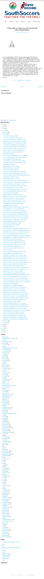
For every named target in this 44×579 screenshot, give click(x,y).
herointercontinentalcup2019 (8, 413)
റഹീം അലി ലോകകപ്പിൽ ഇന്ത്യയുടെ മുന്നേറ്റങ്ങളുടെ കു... (14, 144)
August (4, 130)
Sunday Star (4, 510)
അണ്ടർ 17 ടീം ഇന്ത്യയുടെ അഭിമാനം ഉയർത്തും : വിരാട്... (14, 148)
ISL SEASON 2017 (5, 441)
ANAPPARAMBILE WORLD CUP (8, 347)
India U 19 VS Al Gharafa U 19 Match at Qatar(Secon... (14, 313)
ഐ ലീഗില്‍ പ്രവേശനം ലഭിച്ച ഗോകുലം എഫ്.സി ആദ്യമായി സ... (16, 217)
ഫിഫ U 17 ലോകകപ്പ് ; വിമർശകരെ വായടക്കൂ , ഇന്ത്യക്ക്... (14, 160)
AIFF (3, 346)
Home (5, 21)
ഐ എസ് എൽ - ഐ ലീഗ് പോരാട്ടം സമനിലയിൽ (13, 271)
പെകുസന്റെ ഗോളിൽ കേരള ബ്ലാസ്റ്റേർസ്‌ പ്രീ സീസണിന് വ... (15, 189)
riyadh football (5, 493)
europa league (5, 390)
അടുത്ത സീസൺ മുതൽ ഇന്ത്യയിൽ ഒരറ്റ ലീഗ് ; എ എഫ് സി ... (15, 276)
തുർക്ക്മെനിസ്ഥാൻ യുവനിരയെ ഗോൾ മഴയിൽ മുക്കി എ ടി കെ (15, 319)
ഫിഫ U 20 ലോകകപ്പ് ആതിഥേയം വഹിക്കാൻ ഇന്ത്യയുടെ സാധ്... (16, 214)
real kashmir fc (5, 490)
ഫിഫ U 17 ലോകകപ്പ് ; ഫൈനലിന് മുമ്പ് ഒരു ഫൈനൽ (13, 247)
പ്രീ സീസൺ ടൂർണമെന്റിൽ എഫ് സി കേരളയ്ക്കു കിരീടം (14, 315)
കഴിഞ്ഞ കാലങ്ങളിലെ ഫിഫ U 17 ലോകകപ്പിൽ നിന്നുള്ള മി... (15, 143)
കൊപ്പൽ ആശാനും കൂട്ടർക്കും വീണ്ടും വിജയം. (12, 223)
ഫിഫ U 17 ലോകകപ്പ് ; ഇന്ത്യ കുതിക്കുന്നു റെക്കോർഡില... (14, 233)
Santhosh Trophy (6, 497)
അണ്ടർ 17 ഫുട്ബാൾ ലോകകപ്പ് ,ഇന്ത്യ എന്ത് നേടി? (13, 199)
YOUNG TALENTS (6, 536)
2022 (3, 331)
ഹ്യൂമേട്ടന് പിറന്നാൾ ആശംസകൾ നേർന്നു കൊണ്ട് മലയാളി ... (15, 306)
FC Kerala (4, 391)
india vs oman (5, 422)
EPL (3, 388)
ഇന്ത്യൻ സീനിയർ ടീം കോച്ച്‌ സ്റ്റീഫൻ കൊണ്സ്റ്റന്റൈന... (14, 288)
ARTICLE (4, 355)
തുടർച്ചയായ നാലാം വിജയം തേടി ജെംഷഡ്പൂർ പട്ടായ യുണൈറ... (16, 267)
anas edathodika (6, 349)
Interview (4, 433)
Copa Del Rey (5, 380)
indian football (5, 426)
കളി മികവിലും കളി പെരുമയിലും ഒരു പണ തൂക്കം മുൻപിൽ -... (15, 255)
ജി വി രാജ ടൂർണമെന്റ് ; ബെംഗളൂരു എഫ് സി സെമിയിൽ (14, 290)
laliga (3, 463)
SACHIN (4, 496)
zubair (26, 32)
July (4, 128)
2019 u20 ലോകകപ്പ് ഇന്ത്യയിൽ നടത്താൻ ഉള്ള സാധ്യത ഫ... (15, 317)
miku (3, 474)
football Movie (5, 404)
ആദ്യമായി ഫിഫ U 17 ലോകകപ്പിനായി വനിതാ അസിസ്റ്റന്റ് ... (15, 141)
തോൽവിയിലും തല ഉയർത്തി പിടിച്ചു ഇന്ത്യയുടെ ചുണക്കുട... (15, 173)
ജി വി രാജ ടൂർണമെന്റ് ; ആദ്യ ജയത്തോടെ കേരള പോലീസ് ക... (15, 260)
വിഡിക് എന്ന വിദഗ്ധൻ (7, 249)
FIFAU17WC (4, 397)
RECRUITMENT (5, 557)
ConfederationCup (6, 379)
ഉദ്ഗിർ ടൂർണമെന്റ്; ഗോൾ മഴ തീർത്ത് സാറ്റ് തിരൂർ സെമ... (14, 299)
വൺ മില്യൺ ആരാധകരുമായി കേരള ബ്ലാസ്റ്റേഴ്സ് (13, 203)
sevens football (5, 499)
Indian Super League (6, 427)
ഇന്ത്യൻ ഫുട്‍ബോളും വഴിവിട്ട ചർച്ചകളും (11, 166)
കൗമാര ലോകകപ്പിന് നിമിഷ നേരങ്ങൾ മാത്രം (12, 159)
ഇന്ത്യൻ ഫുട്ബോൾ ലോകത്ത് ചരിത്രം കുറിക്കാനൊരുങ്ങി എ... (15, 215)
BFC (3, 363)
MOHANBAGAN (5, 475)
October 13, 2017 (20, 32)
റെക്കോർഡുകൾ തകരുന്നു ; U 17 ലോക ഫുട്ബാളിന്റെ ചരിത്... (15, 278)
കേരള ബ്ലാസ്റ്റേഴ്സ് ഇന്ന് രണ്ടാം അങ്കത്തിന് (11, 224)
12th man (4, 337)
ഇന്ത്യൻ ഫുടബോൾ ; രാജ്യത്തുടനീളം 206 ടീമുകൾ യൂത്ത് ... (15, 264)
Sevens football (5, 558)
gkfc (3, 405)
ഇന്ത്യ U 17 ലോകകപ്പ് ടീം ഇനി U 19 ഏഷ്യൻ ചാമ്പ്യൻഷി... (15, 201)
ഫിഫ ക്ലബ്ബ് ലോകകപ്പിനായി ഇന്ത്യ (10, 283)
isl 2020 (4, 440)
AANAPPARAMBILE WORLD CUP (9, 338)
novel (3, 482)
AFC (3, 340)
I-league (4, 418)
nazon (3, 477)
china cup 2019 (5, 372)
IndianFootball (5, 430)
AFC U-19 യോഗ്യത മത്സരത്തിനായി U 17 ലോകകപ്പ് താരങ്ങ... (15, 228)
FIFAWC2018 (5, 401)
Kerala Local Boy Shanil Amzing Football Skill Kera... (14, 240)
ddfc (3, 382)
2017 (3, 124)
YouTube (29, 21)
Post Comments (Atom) (11, 120)
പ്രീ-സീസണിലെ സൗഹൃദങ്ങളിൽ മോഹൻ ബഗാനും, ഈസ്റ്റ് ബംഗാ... (17, 230)
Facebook (11, 21)
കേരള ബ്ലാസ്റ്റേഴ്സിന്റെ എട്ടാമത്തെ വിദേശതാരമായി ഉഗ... (14, 221)
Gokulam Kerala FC (6, 407)
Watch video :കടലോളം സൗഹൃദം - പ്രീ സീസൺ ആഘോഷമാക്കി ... (16, 231)
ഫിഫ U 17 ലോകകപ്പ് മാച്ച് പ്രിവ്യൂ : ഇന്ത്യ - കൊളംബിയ (14, 171)
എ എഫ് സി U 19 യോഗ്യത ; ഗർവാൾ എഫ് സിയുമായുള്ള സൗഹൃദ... (17, 262)
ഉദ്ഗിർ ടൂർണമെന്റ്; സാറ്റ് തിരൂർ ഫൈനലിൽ (12, 301)
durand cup (4, 383)
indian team (5, 429)
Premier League (5, 485)
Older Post (40, 86)
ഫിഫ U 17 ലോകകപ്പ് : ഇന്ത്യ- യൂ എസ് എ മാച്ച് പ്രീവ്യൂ (14, 157)
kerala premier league (7, 454)
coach (3, 377)
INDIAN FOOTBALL (6, 553)
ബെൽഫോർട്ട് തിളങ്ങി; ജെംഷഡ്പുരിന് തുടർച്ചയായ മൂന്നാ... (15, 258)
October (4, 134)
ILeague (4, 419)
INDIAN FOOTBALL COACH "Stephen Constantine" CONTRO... (16, 294)
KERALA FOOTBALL (6, 555)
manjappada (5, 469)
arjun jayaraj (5, 352)
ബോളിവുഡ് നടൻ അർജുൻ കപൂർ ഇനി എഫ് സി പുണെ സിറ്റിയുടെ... (16, 281)
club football (5, 376)
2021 (3, 330)
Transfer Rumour (6, 516)
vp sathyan (4, 527)
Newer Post (3, 86)
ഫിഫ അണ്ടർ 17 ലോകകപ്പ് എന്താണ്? (10, 135)
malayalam (4, 468)
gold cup (4, 410)
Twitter (16, 21)
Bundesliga (4, 366)
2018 (3, 324)
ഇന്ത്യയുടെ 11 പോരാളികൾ (8, 153)
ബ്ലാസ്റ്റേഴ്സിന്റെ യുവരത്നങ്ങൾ (9, 226)
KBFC (3, 447)
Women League (5, 529)
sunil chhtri (5, 511)
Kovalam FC (5, 458)
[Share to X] (4, 77)
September (5, 132)
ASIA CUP (4, 357)
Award (3, 362)
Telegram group (36, 21)
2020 (3, 328)
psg (3, 486)
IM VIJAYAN (4, 421)
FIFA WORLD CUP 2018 (7, 394)
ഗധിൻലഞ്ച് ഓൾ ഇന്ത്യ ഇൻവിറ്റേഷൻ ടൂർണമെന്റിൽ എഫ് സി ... (16, 304)
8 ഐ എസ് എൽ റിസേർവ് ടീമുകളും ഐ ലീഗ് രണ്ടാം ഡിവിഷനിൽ (16, 235)
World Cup (4, 532)
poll (3, 483)
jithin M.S (4, 444)
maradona (4, 471)
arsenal (4, 354)
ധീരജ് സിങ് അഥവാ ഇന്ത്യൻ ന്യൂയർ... (11, 176)
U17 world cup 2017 (6, 521)
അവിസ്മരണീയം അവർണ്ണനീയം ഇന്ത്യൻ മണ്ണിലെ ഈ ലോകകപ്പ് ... (16, 297)
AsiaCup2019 (5, 358)
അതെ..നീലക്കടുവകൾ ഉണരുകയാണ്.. (10, 192)
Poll (3, 546)
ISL (3, 435)
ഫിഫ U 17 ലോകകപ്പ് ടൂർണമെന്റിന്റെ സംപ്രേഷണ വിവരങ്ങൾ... (15, 155)
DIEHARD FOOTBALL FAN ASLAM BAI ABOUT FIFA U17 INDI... (16, 207)
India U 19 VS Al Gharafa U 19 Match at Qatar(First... (14, 311)
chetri (3, 371)
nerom (3, 479)
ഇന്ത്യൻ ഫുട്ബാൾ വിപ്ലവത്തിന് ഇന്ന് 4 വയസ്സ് (12, 194)
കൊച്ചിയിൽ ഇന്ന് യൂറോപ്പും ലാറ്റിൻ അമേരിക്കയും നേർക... (14, 162)
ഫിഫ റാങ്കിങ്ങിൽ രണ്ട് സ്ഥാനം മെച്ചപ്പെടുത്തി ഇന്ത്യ (13, 208)
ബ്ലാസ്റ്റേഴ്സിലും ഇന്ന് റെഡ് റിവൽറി (10, 205)
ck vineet (4, 374)
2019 (3, 326)
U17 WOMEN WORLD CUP (7, 519)
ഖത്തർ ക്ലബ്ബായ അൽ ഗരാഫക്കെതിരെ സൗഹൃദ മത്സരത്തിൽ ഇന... (17, 310)
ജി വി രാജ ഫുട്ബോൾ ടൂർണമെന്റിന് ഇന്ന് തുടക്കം (13, 253)
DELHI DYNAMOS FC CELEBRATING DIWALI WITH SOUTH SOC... (16, 237)
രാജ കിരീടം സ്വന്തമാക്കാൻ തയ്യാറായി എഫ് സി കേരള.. (14, 244)
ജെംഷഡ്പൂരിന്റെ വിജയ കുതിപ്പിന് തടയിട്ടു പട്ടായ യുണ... (14, 272)
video (3, 525)
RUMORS (4, 494)
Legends (4, 465)
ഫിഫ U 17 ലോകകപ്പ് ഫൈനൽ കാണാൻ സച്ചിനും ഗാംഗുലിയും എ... (16, 280)
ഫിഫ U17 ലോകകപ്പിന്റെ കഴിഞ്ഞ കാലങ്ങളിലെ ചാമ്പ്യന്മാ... (15, 139)
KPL (3, 460)
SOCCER (4, 500)
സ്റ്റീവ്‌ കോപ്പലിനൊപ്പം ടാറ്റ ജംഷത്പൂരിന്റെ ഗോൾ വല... (14, 151)
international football (7, 432)
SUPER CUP (4, 513)
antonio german (5, 351)
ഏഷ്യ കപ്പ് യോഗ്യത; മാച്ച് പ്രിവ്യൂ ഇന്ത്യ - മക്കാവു (14, 183)
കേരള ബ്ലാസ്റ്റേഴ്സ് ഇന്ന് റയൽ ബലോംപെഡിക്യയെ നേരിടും (15, 256)
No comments (28, 80)
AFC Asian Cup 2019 (6, 341)
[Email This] (2, 77)
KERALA (4, 449)
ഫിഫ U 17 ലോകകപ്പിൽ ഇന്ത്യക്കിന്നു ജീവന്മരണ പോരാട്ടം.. (14, 191)
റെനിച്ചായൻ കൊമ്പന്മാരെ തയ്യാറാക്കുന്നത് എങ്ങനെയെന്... (15, 146)
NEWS (3, 480)
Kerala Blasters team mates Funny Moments (12, 239)
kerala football (5, 452)
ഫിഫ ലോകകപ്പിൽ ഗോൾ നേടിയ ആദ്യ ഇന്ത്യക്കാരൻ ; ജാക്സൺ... (16, 175)
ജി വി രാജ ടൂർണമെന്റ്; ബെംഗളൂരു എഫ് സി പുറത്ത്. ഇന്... (14, 303)
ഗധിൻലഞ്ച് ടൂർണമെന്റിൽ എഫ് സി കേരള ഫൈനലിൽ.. (14, 308)
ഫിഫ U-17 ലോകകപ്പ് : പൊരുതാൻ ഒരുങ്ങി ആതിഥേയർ (14, 150)
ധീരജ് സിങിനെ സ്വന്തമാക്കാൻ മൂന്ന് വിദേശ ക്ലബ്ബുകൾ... (14, 287)
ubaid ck (4, 522)
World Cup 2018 (5, 533)
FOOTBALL (4, 402)
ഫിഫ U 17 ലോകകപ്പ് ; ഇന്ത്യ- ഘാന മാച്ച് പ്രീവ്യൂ (13, 187)
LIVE (3, 466)
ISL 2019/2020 (5, 438)
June (4, 126)
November (5, 320)
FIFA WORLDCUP (6, 396)
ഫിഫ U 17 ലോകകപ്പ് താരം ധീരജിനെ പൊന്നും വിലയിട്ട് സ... (15, 210)
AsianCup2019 (5, 360)
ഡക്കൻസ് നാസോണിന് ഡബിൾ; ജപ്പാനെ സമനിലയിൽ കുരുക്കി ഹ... (16, 182)
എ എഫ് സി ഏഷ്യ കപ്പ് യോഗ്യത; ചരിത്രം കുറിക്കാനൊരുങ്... (15, 180)
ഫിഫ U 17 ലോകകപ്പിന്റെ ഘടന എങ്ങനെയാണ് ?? (13, 137)
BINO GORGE (5, 365)
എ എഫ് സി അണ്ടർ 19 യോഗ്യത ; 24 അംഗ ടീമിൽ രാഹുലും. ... (15, 269)
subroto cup (5, 508)
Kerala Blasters (20, 80)
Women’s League (6, 530)
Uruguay (4, 524)
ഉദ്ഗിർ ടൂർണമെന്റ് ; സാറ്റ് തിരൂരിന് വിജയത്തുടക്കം (13, 285)
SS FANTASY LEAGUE (6, 507)
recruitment (5, 491)
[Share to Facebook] (5, 77)
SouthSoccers (21, 575)
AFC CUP (4, 343)
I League (4, 416)
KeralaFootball (5, 455)
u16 (3, 518)
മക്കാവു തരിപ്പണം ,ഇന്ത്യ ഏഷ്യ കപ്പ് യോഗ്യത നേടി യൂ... (15, 185)
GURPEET (4, 411)
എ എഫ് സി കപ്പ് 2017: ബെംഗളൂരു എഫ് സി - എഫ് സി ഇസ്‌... (15, 219)
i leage (3, 415)
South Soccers (5, 502)
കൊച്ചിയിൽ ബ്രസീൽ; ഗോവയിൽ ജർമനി (11, 167)
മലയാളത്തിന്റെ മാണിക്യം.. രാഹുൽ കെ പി (11, 178)
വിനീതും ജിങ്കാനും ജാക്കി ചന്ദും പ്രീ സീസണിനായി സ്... (14, 198)
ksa (3, 461)
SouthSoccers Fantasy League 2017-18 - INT (11, 542)
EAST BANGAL (5, 387)
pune (3, 488)
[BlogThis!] (3, 77)
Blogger (32, 575)
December (5, 322)
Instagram (23, 21)
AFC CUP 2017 (5, 344)
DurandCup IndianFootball (8, 385)
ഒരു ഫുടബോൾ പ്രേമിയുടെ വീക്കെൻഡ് (11, 169)
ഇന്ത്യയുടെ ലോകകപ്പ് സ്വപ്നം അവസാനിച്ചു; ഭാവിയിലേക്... (15, 196)
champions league (6, 368)
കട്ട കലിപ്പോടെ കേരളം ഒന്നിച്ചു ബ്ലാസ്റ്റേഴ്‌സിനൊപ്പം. (13, 265)
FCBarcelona (5, 393)
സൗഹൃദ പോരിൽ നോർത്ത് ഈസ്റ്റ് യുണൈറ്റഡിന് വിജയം (14, 251)
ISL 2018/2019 (5, 436)
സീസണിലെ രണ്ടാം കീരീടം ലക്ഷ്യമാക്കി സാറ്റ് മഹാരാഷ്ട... (14, 242)
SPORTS (4, 505)
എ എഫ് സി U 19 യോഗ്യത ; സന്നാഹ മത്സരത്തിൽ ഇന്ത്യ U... (15, 295)
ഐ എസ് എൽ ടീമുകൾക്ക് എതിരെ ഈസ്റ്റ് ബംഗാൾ (13, 246)
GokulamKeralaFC (6, 408)
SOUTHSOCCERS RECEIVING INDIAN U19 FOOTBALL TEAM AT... (16, 274)
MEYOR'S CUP (5, 472)
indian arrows (5, 424)
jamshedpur (5, 443)
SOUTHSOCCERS (5, 504)
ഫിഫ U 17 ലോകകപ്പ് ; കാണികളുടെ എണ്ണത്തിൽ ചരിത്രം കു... (15, 212)
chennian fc (5, 369)
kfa (3, 457)
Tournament (5, 515)
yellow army (5, 535)
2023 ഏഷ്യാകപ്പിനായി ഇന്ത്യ (9, 164)
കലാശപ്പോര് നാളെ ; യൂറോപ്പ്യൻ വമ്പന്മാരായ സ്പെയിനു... (15, 292)
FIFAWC (4, 399)
